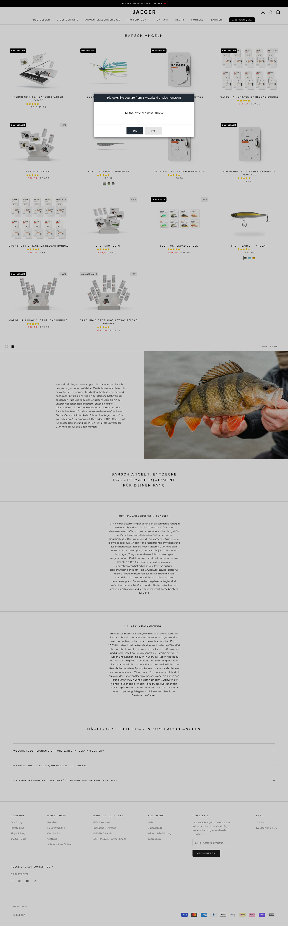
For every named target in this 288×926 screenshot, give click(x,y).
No (153, 130)
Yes (135, 130)
